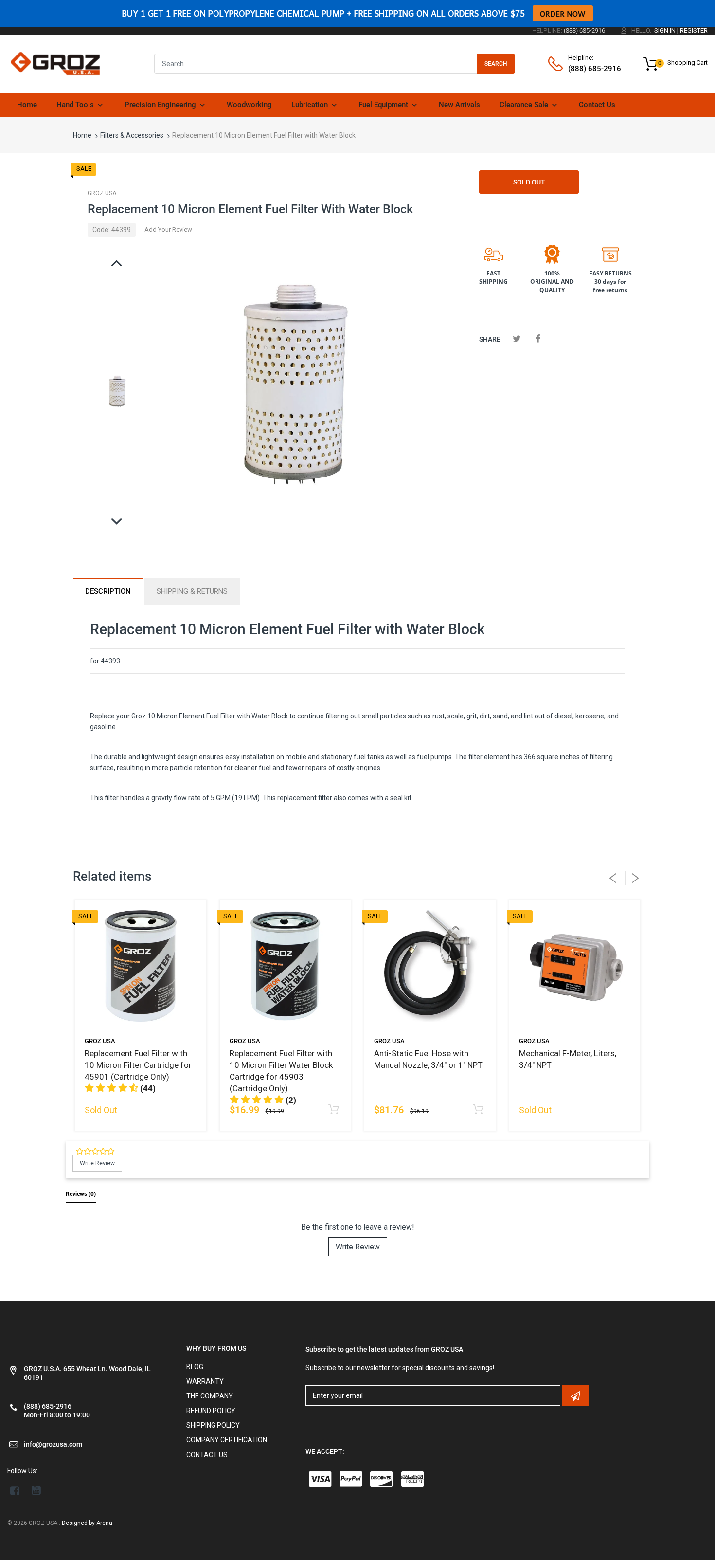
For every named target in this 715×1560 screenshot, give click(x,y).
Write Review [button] (97, 1163)
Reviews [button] (81, 1194)
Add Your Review (168, 229)
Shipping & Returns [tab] (192, 591)
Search (495, 63)
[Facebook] (538, 338)
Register (694, 30)
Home (82, 135)
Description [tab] (108, 591)
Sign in (665, 30)
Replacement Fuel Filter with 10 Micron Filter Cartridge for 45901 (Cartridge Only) (138, 1065)
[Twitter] (517, 338)
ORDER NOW (563, 13)
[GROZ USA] (55, 63)
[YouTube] (36, 1490)
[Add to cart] (333, 1110)
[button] (120, 1088)
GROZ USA (102, 193)
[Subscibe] (575, 1395)
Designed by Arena (87, 1523)
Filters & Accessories (131, 135)
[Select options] (478, 1110)
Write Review (358, 1246)
